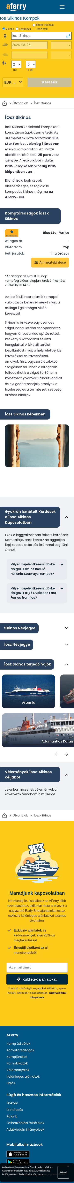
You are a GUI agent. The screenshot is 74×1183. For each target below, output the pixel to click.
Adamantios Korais (58, 741)
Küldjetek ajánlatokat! (40, 979)
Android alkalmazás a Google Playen (17, 1162)
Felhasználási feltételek (25, 1123)
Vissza (10, 28)
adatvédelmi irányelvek (31, 1174)
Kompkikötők (17, 1063)
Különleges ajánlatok (23, 1076)
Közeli (63, 1172)
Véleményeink (17, 1070)
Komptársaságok (20, 1050)
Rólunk (11, 1116)
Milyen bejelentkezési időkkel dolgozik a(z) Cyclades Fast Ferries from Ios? (33, 593)
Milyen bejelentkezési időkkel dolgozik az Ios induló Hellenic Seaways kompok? (33, 569)
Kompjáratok (17, 1056)
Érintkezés (14, 1109)
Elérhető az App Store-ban (17, 1154)
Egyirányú (25, 28)
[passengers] (56, 754)
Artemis (28, 702)
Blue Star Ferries (56, 233)
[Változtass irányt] (68, 36)
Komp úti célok (18, 1043)
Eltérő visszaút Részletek (45, 26)
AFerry (12, 1035)
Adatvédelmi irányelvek (25, 1129)
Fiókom (12, 1103)
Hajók (10, 1083)
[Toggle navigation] (62, 7)
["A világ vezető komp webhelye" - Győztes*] (16, 7)
